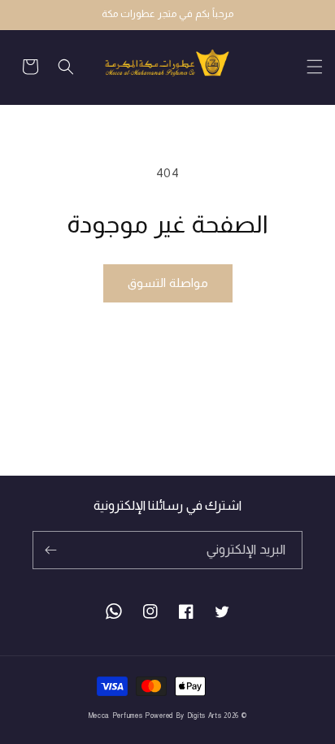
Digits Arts (204, 715)
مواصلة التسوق (168, 282)
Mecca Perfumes (116, 715)
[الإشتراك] (50, 550)
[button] (305, 67)
